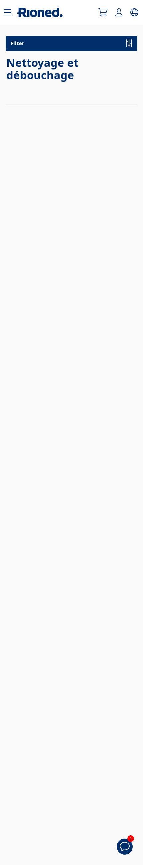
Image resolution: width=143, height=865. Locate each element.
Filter (17, 43)
